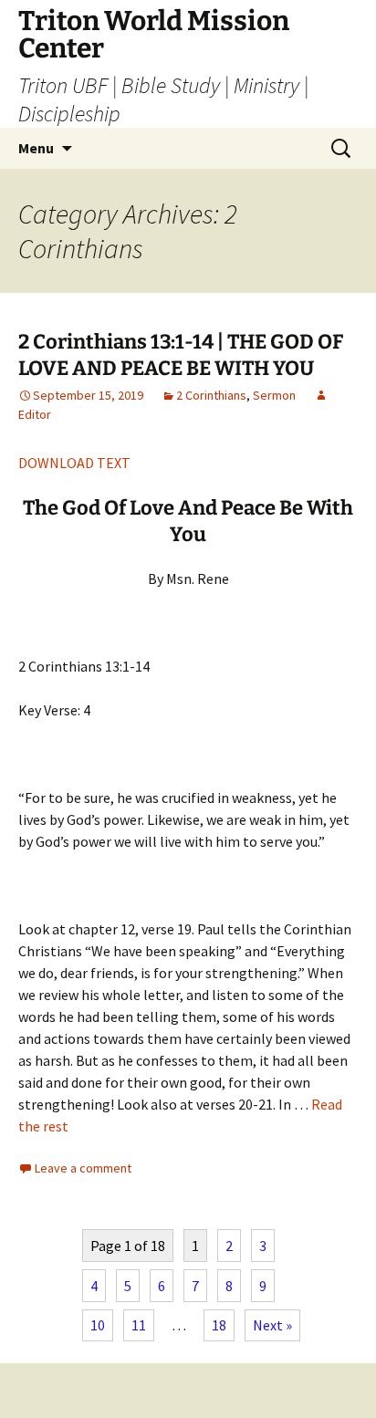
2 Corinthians (211, 395)
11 (138, 1325)
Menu (36, 148)
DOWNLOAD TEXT (74, 463)
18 (219, 1325)
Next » (272, 1325)
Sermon (274, 395)
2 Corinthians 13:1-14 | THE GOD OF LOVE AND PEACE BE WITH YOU (180, 355)
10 (97, 1325)
